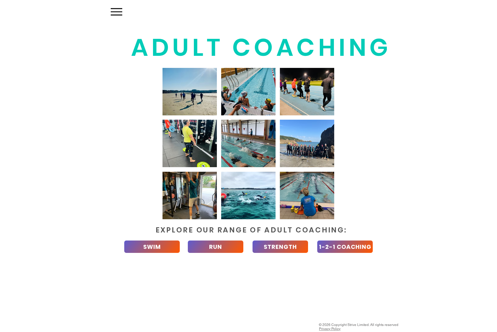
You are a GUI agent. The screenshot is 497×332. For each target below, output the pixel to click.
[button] (190, 91)
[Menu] (116, 11)
